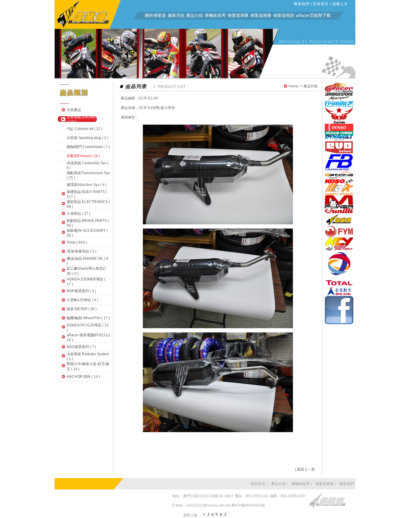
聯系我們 (301, 4)
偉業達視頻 (283, 15)
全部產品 (74, 110)
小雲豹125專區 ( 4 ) (82, 300)
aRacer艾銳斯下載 (313, 15)
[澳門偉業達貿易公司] (88, 28)
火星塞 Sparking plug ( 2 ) (87, 138)
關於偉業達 (155, 15)
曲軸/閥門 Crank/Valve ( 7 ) (88, 147)
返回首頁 (258, 484)
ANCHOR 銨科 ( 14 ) (83, 376)
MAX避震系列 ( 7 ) (81, 347)
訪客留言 (321, 4)
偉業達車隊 (238, 15)
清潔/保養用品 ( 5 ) (81, 251)
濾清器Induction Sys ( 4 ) (87, 185)
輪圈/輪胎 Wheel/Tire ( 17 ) (88, 318)
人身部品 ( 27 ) (78, 213)
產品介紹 (194, 15)
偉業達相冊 (260, 15)
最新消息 (176, 15)
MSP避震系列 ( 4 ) (81, 291)
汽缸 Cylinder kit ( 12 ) (84, 129)
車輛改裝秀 (215, 15)
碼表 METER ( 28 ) (82, 309)
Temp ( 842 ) (77, 242)
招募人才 (340, 4)
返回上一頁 (306, 469)
